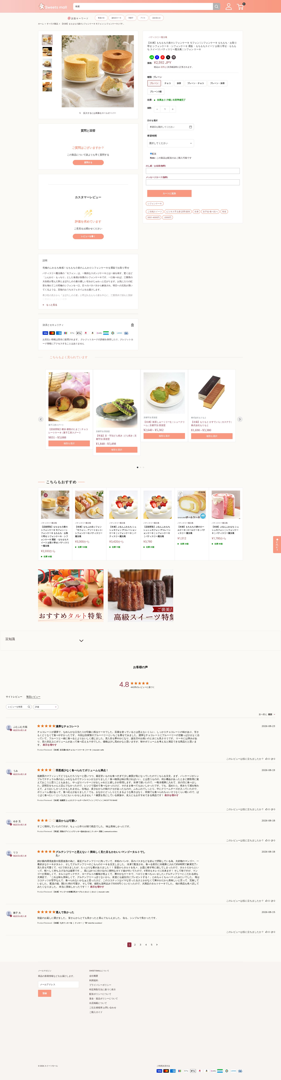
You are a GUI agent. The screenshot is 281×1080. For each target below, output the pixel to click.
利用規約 (93, 980)
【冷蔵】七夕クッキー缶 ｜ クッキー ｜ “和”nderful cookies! (77, 923)
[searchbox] (16, 707)
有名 (224, 211)
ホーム (41, 24)
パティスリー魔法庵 (158, 37)
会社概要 (93, 976)
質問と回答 (88, 131)
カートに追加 (169, 193)
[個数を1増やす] (173, 109)
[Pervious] (41, 419)
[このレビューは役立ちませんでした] (272, 759)
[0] (239, 6)
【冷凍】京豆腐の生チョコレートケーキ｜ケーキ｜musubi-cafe (78, 750)
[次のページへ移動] (157, 944)
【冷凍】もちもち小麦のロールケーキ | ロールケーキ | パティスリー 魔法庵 (191, 530)
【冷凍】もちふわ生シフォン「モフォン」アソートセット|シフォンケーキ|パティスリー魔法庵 (88, 531)
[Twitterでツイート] (168, 57)
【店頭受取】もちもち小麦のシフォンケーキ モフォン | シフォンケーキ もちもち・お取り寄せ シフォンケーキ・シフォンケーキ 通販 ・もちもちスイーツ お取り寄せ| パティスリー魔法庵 (55, 536)
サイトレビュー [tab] (14, 696)
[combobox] (143, 6)
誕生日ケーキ (116, 18)
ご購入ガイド (95, 1012)
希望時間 (152, 135)
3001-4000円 (154, 217)
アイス (142, 18)
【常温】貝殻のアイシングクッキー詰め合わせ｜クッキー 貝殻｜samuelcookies (85, 831)
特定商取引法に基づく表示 (102, 989)
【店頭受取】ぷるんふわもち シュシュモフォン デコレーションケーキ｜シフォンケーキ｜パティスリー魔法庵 (157, 531)
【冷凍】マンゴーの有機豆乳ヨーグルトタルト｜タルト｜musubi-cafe (81, 892)
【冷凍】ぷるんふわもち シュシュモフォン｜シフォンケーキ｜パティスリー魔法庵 (225, 530)
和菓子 (130, 18)
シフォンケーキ (155, 203)
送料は (164, 67)
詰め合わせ (157, 18)
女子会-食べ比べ (210, 211)
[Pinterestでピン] (163, 57)
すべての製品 (52, 24)
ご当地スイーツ (155, 211)
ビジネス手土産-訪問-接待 (178, 211)
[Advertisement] (126, 1035)
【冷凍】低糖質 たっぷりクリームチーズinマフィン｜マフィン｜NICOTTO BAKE (85, 800)
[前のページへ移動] (124, 944)
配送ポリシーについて (100, 994)
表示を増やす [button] (50, 745)
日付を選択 (152, 120)
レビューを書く (88, 236)
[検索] (216, 6)
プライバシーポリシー (100, 985)
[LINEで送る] (151, 57)
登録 (44, 993)
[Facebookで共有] (157, 57)
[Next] (240, 419)
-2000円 (167, 217)
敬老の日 (101, 18)
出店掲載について (98, 1003)
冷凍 (196, 211)
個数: (149, 108)
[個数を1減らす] (157, 109)
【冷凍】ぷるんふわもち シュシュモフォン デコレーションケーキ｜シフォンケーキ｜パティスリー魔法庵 (122, 531)
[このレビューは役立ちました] (266, 759)
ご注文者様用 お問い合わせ (102, 1007)
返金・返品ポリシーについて (103, 998)
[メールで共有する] (174, 57)
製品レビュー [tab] (33, 696)
